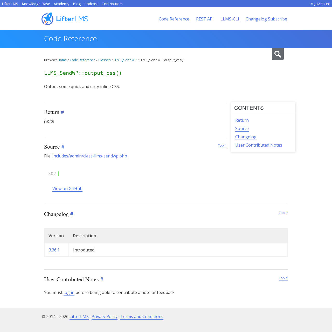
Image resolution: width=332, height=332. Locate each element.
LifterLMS (10, 3)
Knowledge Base (36, 3)
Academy (61, 3)
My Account (320, 3)
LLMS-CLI (229, 19)
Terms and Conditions (141, 316)
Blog (77, 3)
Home (62, 59)
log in (69, 292)
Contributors (112, 3)
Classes (104, 59)
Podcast (91, 3)
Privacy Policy (104, 316)
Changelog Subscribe (266, 19)
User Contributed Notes (258, 145)
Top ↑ (222, 145)
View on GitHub (67, 188)
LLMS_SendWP (125, 59)
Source (242, 128)
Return (242, 120)
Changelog (246, 137)
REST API (205, 19)
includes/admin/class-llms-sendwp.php (89, 156)
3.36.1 (54, 250)
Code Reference (174, 19)
